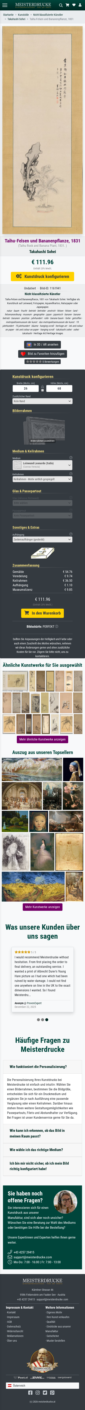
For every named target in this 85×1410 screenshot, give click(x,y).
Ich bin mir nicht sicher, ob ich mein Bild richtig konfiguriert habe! (39, 1166)
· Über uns (11, 1340)
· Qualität (50, 1322)
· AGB (9, 1322)
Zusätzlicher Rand (21, 396)
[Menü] (5, 5)
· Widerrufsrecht (14, 1331)
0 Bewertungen (50, 361)
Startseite (8, 15)
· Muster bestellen (55, 1340)
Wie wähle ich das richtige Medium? (36, 1150)
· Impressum (13, 1317)
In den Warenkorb (45, 613)
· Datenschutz (13, 1326)
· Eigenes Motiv (53, 1312)
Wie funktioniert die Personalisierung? (38, 1066)
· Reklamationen (15, 1336)
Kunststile (23, 15)
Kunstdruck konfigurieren (45, 276)
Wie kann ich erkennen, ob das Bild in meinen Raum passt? (37, 1133)
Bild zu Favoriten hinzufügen (45, 354)
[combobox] (42, 401)
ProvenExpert (34, 1003)
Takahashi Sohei (16, 19)
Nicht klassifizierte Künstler (48, 15)
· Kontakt (11, 1312)
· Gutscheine (52, 1336)
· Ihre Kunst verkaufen (57, 1317)
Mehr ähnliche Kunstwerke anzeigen (42, 739)
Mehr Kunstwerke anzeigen (42, 907)
